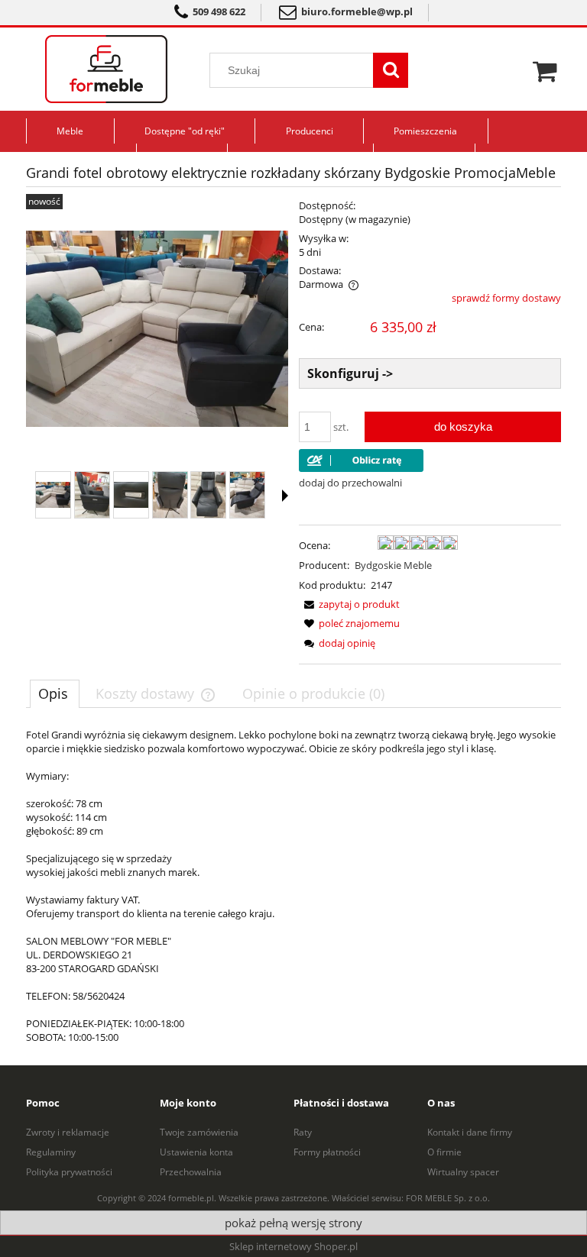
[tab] (54, 693)
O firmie (444, 1152)
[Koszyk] (547, 69)
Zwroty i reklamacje (67, 1132)
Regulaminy (51, 1152)
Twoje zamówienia (199, 1132)
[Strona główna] (106, 69)
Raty (303, 1132)
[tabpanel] (293, 886)
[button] (285, 496)
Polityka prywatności (69, 1171)
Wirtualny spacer (463, 1171)
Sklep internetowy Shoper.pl (293, 1246)
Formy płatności (327, 1152)
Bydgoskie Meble (393, 565)
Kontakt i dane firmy (469, 1132)
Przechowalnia (191, 1171)
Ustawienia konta (196, 1152)
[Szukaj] (390, 70)
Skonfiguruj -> (350, 373)
